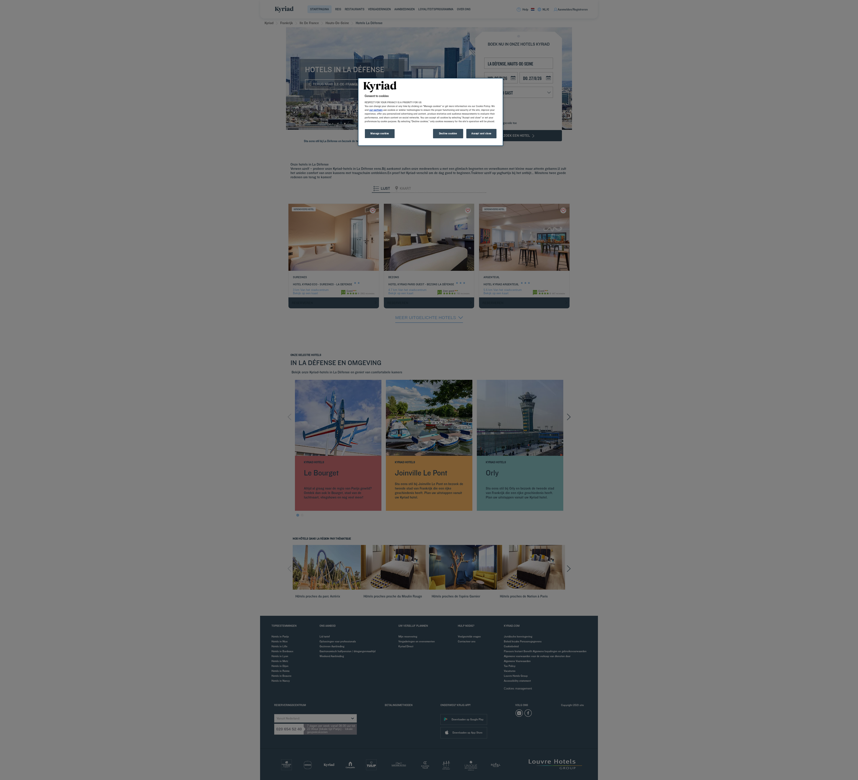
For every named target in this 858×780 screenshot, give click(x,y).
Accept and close (481, 133)
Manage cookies (379, 133)
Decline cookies (448, 133)
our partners (376, 109)
